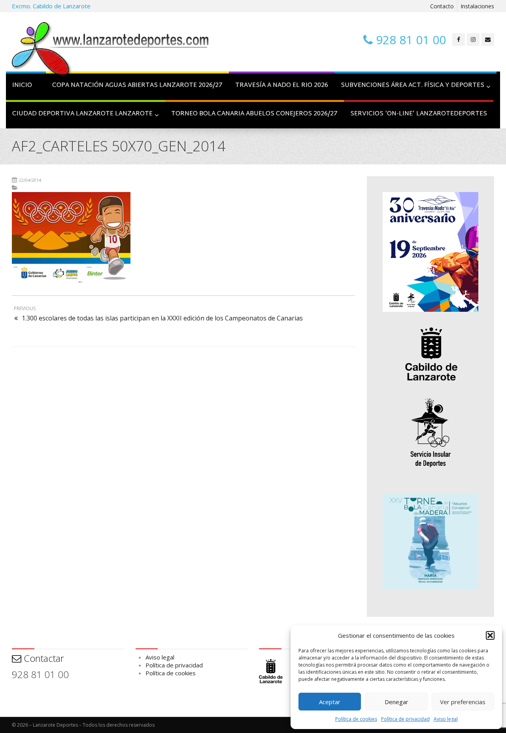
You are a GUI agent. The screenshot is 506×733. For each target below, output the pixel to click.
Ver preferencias (462, 702)
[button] (490, 635)
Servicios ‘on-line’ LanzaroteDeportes (418, 114)
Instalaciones (477, 6)
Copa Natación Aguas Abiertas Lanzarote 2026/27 (137, 85)
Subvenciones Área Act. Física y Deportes (412, 85)
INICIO (22, 85)
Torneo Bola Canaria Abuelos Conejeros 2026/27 (254, 114)
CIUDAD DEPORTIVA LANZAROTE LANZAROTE (82, 114)
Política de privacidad (405, 719)
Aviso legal (446, 719)
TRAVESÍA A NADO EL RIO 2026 (281, 85)
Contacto (442, 6)
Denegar (396, 702)
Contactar (42, 658)
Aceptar (329, 702)
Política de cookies (356, 719)
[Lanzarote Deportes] (111, 49)
